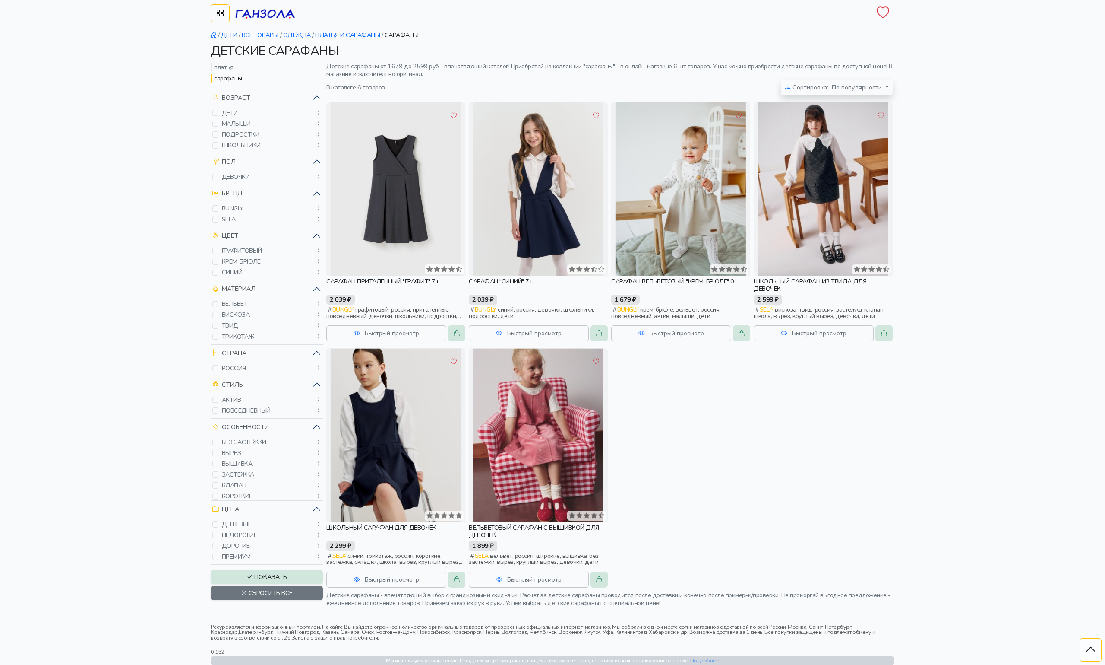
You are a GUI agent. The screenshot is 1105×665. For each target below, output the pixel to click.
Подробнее (705, 660)
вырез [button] (231, 453)
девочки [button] (236, 177)
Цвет (230, 235)
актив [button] (231, 400)
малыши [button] (236, 123)
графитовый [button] (242, 251)
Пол (229, 161)
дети (229, 35)
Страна (234, 353)
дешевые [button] (237, 524)
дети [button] (230, 113)
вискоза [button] (236, 314)
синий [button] (232, 272)
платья (223, 67)
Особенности (245, 427)
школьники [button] (241, 145)
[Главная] (214, 35)
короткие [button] (237, 496)
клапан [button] (234, 485)
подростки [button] (240, 134)
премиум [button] (236, 556)
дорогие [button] (236, 546)
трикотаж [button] (238, 336)
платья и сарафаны (347, 35)
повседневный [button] (246, 410)
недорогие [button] (239, 535)
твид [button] (230, 325)
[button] (215, 113)
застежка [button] (238, 474)
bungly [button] (232, 208)
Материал (239, 288)
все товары (260, 35)
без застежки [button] (244, 442)
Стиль (232, 384)
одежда (297, 35)
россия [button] (234, 368)
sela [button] (229, 219)
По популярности (838, 87)
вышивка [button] (237, 464)
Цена (230, 509)
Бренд (232, 193)
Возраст (236, 97)
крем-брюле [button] (241, 261)
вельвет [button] (235, 304)
